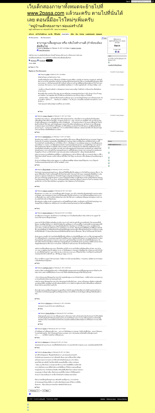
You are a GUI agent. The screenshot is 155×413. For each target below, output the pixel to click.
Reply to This (33, 67)
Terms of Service (122, 399)
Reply (40, 111)
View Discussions (44, 50)
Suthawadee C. (47, 136)
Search (153, 1)
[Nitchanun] (32, 47)
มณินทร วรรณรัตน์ (48, 191)
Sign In (128, 1)
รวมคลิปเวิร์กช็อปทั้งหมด (115, 65)
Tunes (44, 328)
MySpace (34, 61)
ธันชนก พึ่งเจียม (50, 313)
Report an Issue (111, 399)
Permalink (39, 75)
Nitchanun (46, 48)
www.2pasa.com (45, 12)
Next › (47, 391)
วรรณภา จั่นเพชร (47, 116)
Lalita (47, 74)
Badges (103, 399)
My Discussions (46, 38)
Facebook (42, 61)
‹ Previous (33, 391)
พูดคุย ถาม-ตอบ (76, 48)
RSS (30, 394)
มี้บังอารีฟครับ (47, 169)
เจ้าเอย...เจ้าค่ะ (47, 352)
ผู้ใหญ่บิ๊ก (42, 399)
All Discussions (33, 38)
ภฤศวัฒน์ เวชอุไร (47, 268)
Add (105, 38)
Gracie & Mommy (48, 213)
